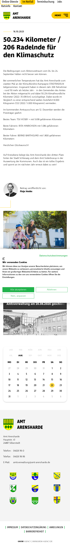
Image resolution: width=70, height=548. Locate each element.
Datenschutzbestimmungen (53, 255)
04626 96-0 (18, 450)
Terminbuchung (45, 1)
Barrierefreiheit (35, 531)
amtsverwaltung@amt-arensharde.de (31, 462)
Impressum (12, 527)
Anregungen (56, 527)
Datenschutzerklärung (33, 527)
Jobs (59, 1)
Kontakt (17, 6)
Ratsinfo (5, 6)
